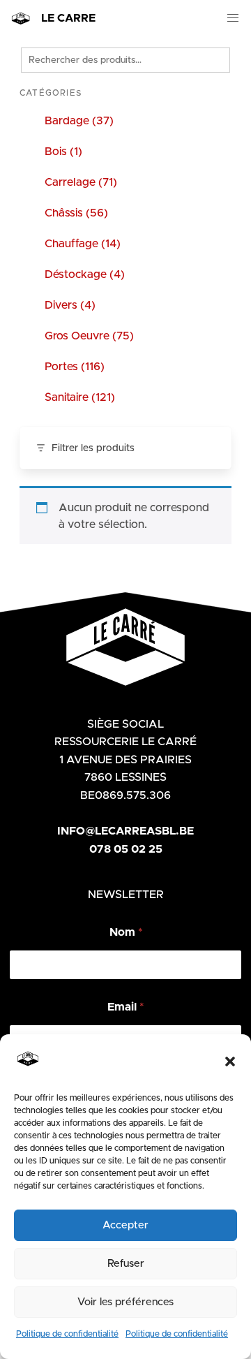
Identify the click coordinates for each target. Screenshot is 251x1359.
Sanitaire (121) (80, 397)
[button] (230, 1061)
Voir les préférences (125, 1302)
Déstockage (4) (85, 274)
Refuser (125, 1263)
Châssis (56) (76, 213)
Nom (125, 932)
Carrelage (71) (81, 182)
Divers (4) (70, 305)
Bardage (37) (79, 120)
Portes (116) (75, 366)
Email (125, 1007)
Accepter (125, 1225)
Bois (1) (63, 151)
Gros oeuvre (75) (89, 335)
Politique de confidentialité (67, 1334)
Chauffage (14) (83, 243)
